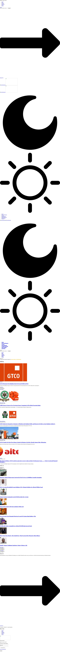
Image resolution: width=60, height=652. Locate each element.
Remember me (3, 647)
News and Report (2, 402)
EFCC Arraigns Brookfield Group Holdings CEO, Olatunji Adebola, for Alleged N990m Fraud (21, 487)
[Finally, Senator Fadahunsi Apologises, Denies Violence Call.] (3, 543)
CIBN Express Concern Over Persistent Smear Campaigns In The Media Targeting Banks (20, 405)
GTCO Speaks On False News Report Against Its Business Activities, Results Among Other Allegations (23, 442)
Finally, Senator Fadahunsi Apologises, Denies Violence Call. (13, 545)
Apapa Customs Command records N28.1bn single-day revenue (14, 496)
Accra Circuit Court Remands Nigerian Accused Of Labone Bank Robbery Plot (18, 516)
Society (1, 458)
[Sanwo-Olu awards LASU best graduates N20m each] (3, 504)
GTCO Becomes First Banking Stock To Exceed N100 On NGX (14, 383)
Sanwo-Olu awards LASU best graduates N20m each (12, 506)
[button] (1, 547)
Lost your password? (3, 649)
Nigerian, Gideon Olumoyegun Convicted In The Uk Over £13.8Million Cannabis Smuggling (21, 477)
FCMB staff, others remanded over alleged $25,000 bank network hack (16, 526)
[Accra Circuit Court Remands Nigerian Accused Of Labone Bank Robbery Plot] (3, 514)
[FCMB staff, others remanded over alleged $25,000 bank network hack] (3, 524)
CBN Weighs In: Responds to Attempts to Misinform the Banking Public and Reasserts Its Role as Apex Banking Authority (27, 423)
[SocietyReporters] (5, 220)
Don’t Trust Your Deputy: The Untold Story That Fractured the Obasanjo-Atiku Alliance (20, 535)
